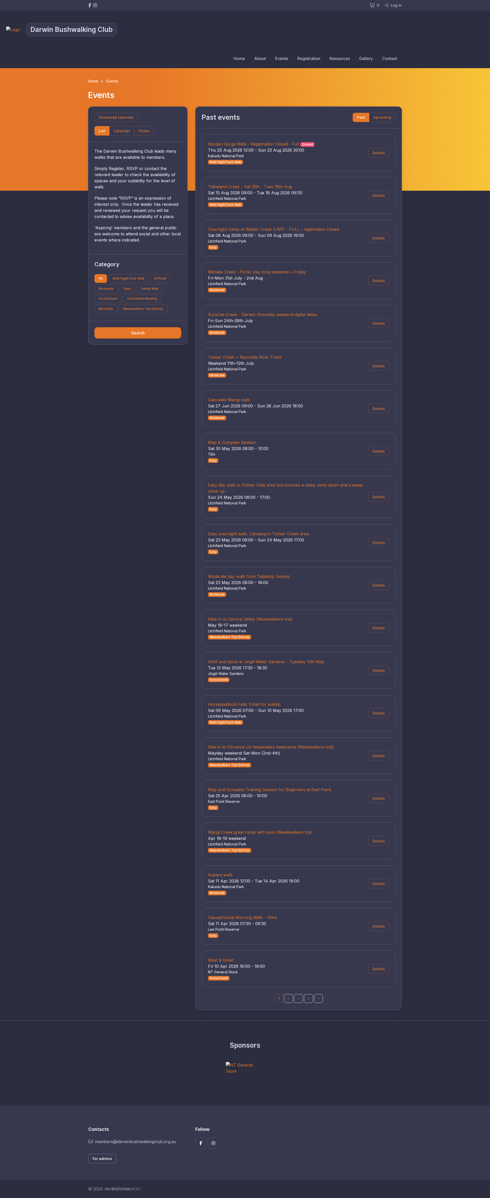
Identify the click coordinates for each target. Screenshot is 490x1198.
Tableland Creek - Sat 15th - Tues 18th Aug (250, 186)
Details (378, 153)
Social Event (108, 298)
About (260, 58)
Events (281, 58)
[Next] (328, 998)
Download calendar (116, 117)
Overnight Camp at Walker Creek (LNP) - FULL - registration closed (273, 229)
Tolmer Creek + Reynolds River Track (244, 357)
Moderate (106, 289)
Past (361, 117)
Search (138, 332)
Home (239, 58)
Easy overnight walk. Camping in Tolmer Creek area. (259, 533)
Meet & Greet (221, 960)
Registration (308, 58)
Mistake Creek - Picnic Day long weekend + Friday (257, 271)
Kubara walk (220, 874)
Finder (144, 131)
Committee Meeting (142, 298)
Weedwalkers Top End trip (143, 309)
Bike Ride (106, 309)
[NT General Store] (245, 1068)
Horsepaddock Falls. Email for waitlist (244, 704)
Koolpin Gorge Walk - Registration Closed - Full (253, 144)
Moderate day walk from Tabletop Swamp (249, 576)
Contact (389, 58)
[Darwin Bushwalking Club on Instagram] (95, 5)
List (102, 131)
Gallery (366, 58)
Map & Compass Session (232, 442)
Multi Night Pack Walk (128, 278)
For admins (102, 1158)
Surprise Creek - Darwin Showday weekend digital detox (262, 314)
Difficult (160, 278)
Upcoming (382, 117)
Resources (339, 58)
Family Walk (149, 289)
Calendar (122, 131)
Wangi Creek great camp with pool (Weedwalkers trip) (260, 832)
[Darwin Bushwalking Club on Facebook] (89, 5)
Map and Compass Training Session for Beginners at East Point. (270, 789)
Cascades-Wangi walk (229, 399)
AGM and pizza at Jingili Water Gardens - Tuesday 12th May (266, 661)
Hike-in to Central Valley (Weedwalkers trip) (250, 619)
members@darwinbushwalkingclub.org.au (135, 1141)
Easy (127, 289)
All (101, 278)
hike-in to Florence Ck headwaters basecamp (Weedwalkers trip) (271, 746)
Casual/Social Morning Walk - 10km (242, 917)
